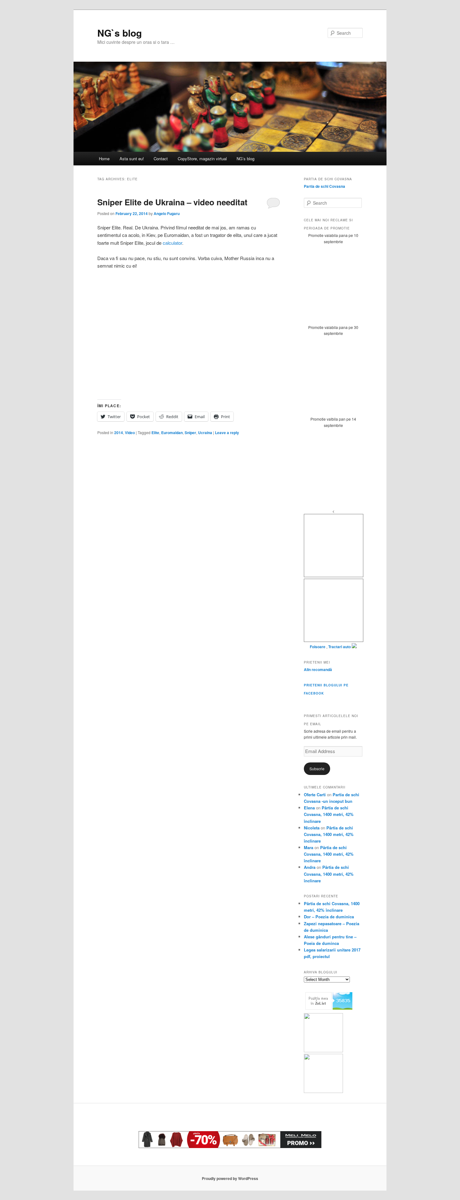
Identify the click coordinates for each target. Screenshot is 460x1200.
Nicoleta (311, 828)
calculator (172, 242)
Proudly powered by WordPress (230, 1178)
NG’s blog (245, 159)
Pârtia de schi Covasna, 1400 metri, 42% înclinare (329, 814)
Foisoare (318, 646)
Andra (309, 867)
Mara (308, 847)
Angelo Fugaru (167, 213)
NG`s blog (119, 32)
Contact (161, 159)
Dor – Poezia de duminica (329, 917)
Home (104, 159)
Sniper (190, 432)
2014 (118, 432)
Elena (309, 808)
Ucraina (205, 432)
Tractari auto (339, 646)
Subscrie (317, 768)
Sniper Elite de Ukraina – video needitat (172, 202)
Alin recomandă (318, 669)
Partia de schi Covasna (324, 186)
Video (130, 432)
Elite (155, 432)
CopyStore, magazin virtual (202, 159)
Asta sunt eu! (132, 159)
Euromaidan (172, 432)
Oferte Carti (315, 794)
